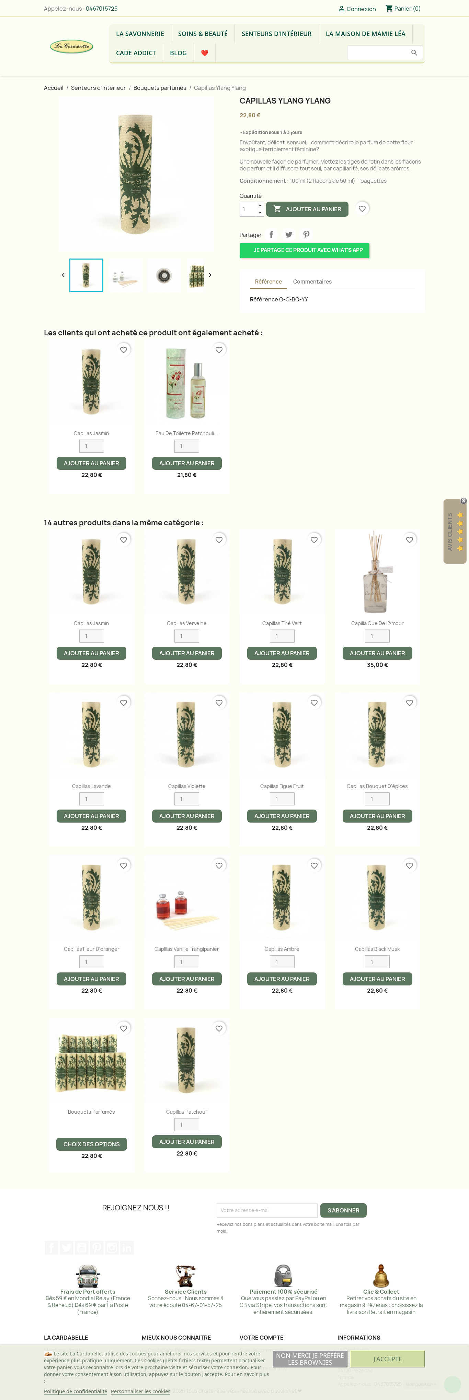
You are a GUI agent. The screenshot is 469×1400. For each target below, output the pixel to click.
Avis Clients (450, 532)
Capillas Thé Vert (282, 623)
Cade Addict (136, 53)
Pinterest (306, 234)
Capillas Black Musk (377, 949)
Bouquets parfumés (91, 1112)
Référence (264, 299)
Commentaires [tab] (312, 281)
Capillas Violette (187, 786)
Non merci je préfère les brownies (310, 1358)
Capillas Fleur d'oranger (91, 949)
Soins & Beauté (203, 33)
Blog (178, 53)
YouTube (82, 1248)
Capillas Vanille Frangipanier (187, 949)
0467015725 (102, 8)
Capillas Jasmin (91, 433)
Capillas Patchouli (186, 1112)
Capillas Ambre (282, 949)
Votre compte (262, 1337)
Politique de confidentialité (75, 1391)
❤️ (204, 53)
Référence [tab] (268, 281)
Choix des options (92, 1144)
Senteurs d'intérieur (277, 33)
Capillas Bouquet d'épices (377, 786)
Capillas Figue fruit (282, 786)
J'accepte (388, 1359)
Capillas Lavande (91, 786)
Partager (271, 234)
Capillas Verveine (187, 623)
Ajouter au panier (307, 209)
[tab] (343, 278)
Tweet (289, 234)
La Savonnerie (140, 33)
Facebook (51, 1248)
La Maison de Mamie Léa (365, 33)
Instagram (112, 1248)
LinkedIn (127, 1248)
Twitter (66, 1248)
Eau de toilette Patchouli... (187, 433)
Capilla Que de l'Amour (377, 623)
